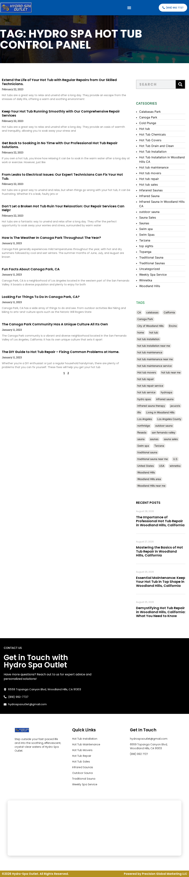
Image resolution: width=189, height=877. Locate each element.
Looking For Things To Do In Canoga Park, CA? (41, 296)
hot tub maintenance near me (155, 359)
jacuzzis (175, 405)
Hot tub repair (149, 179)
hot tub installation (148, 339)
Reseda (141, 432)
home (140, 332)
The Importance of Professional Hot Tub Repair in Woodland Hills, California (160, 521)
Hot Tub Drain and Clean (156, 146)
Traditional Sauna (151, 257)
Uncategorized (149, 269)
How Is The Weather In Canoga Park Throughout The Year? (51, 237)
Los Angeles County (169, 419)
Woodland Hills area (149, 479)
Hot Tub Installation (152, 151)
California (169, 312)
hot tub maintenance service (154, 365)
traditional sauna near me (152, 459)
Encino (173, 325)
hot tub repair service (150, 385)
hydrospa (166, 392)
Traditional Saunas (152, 263)
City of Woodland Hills (150, 325)
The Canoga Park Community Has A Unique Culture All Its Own (55, 324)
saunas (154, 439)
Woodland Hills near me (151, 485)
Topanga (145, 252)
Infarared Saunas (151, 190)
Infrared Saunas (82, 767)
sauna (141, 439)
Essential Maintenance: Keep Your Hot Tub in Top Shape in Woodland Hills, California (160, 581)
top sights (146, 246)
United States (145, 465)
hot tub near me (171, 372)
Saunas (144, 223)
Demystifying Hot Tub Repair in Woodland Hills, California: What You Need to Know (160, 612)
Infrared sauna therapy (151, 405)
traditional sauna (147, 452)
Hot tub (144, 129)
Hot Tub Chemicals (152, 134)
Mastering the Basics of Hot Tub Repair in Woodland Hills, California (159, 551)
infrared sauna (164, 399)
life (139, 412)
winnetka (175, 465)
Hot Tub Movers (82, 750)
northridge (143, 425)
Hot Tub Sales (81, 761)
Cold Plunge (147, 123)
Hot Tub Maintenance (86, 744)
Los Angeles (144, 419)
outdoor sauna (149, 212)
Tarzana (144, 240)
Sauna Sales (147, 217)
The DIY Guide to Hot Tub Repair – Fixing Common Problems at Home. (60, 351)
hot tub (153, 332)
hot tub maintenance (149, 352)
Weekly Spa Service (153, 274)
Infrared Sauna (149, 196)
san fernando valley (163, 432)
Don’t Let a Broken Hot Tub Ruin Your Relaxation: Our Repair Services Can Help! (63, 208)
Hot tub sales (148, 184)
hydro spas (144, 399)
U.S (175, 459)
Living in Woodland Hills (160, 412)
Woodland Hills (149, 286)
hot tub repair (145, 379)
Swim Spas (146, 234)
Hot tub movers (150, 173)
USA (161, 465)
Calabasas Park (150, 111)
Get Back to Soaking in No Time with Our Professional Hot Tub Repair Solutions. (60, 145)
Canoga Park (148, 117)
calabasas (152, 312)
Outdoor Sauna (82, 773)
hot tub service (146, 392)
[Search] (180, 84)
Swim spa (146, 229)
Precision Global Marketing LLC (164, 874)
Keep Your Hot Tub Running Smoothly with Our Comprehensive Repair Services (61, 113)
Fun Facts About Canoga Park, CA (31, 269)
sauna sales (171, 439)
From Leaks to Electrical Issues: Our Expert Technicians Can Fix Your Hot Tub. (62, 176)
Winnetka (145, 280)
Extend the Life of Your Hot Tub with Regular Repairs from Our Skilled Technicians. (59, 82)
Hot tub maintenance (154, 167)
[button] (129, 8)
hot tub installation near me (153, 345)
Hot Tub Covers (150, 140)
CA (139, 312)
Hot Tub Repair (81, 756)
